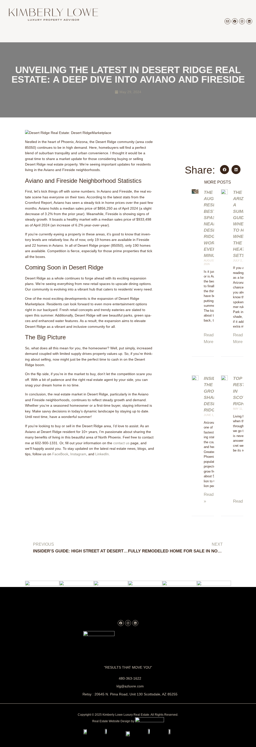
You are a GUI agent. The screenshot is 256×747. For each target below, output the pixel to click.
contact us (121, 443)
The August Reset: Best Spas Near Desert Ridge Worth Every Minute (213, 224)
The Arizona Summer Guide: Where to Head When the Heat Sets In (243, 224)
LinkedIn (102, 454)
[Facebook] (235, 21)
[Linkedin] (249, 21)
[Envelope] (227, 21)
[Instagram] (242, 21)
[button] (224, 169)
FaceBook (60, 454)
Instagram (78, 454)
